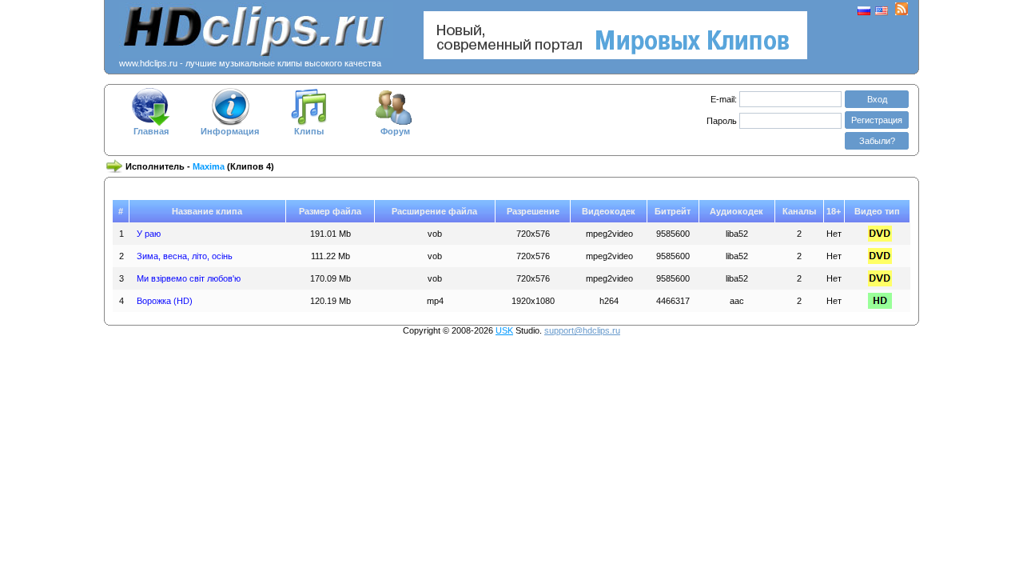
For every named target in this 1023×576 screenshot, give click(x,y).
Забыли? (877, 141)
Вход (877, 99)
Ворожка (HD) (165, 301)
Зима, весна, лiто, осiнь (185, 256)
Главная (151, 131)
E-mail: (724, 99)
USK (504, 330)
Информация (230, 131)
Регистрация (876, 120)
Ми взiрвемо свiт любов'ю (189, 278)
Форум (395, 131)
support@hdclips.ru (582, 330)
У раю (149, 233)
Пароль (723, 121)
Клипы (309, 131)
